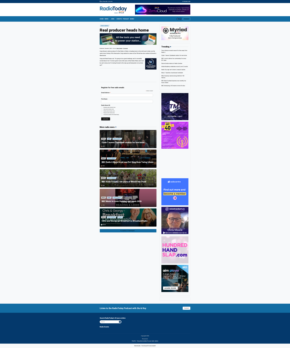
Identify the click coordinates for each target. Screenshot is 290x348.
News (103, 138)
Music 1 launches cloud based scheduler (172, 72)
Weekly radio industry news (109, 111)
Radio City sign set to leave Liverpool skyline (173, 69)
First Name (104, 99)
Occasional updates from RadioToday (111, 114)
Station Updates (104, 25)
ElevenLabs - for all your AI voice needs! (145, 345)
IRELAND (186, 1)
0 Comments (125, 48)
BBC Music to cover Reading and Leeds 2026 (122, 201)
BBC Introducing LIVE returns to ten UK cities (173, 85)
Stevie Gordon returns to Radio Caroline (171, 63)
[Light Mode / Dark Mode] (178, 19)
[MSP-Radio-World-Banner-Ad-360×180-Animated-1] (174, 33)
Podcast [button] (186, 308)
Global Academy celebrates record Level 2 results (174, 66)
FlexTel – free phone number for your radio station (145, 341)
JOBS (189, 1)
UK (183, 1)
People (120, 217)
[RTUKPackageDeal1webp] (128, 39)
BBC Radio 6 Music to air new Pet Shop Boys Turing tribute (127, 162)
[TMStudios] (174, 106)
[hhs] (174, 249)
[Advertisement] (128, 75)
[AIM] (174, 278)
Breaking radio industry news (109, 107)
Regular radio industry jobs (109, 112)
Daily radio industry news (109, 109)
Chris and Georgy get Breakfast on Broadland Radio (124, 221)
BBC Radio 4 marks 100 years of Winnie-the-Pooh (124, 182)
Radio (109, 138)
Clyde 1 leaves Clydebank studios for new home (123, 142)
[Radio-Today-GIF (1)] (174, 191)
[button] (186, 19)
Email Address (105, 93)
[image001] (174, 135)
